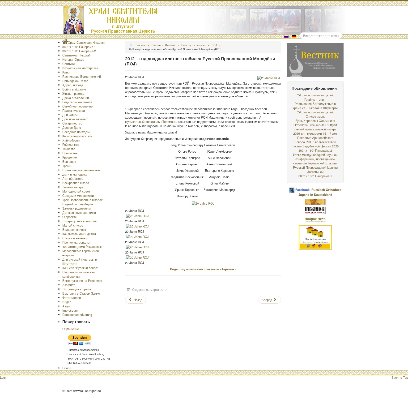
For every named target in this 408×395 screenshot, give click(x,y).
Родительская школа (77, 102)
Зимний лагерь (73, 187)
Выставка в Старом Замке (81, 293)
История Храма (73, 59)
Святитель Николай (76, 55)
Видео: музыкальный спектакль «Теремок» (203, 269)
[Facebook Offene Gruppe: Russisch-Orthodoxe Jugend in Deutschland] (291, 188)
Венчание (69, 161)
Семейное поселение (77, 106)
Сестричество (72, 123)
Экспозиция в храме (76, 289)
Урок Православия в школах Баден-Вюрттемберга (82, 202)
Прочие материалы (75, 242)
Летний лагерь (72, 178)
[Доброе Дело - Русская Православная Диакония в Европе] (315, 219)
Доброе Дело (71, 127)
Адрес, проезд (72, 85)
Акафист (68, 285)
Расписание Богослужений (81, 76)
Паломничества (73, 110)
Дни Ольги (69, 114)
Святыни (68, 63)
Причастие (69, 153)
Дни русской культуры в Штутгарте (79, 261)
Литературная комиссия (79, 221)
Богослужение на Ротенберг (82, 280)
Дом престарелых (75, 119)
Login (3, 377)
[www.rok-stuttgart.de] (205, 20)
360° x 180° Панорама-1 (79, 46)
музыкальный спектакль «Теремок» (150, 121)
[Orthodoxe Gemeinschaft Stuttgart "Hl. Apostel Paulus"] (315, 201)
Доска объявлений (75, 97)
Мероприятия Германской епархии (80, 253)
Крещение (69, 157)
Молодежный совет (76, 191)
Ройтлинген (70, 144)
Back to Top (399, 377)
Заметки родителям (76, 208)
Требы (66, 165)
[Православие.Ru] (315, 210)
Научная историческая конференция (78, 274)
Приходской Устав (75, 80)
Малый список (72, 225)
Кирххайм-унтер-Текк (77, 136)
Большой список (74, 229)
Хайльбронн (71, 140)
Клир (65, 72)
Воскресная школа (75, 182)
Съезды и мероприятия (78, 195)
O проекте (69, 217)
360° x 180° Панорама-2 (79, 51)
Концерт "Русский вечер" (80, 268)
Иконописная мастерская (80, 68)
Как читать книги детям (79, 234)
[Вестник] (315, 59)
